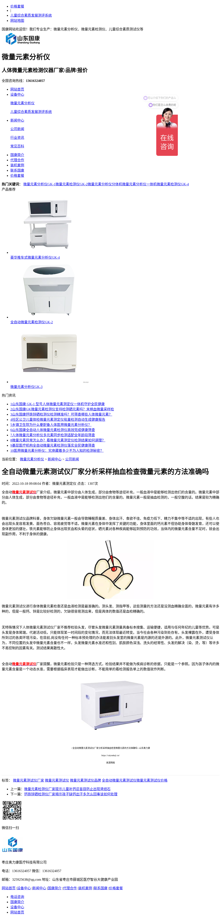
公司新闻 (17, 129)
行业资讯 (17, 137)
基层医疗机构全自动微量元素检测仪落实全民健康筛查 (52, 445)
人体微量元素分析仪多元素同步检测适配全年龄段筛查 (52, 435)
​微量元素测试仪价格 (151, 780)
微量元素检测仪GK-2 (71, 184)
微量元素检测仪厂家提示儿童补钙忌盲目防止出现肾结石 (67, 789)
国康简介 (17, 155)
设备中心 (17, 94)
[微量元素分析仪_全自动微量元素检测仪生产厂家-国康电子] (23, 45)
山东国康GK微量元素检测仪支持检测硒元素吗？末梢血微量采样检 (62, 409)
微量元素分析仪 (22, 103)
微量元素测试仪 (57, 780)
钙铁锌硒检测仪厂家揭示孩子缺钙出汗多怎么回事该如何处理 (70, 794)
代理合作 (17, 160)
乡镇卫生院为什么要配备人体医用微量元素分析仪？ (51, 425)
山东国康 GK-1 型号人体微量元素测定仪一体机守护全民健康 (57, 404)
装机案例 (17, 165)
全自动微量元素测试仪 (119, 780)
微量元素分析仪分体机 (105, 184)
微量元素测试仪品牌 (85, 780)
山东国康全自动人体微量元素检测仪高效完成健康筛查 (52, 430)
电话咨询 (17, 897)
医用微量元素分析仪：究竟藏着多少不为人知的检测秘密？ (57, 450)
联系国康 (17, 170)
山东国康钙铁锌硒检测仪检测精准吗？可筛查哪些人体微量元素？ (61, 414)
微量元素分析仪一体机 (139, 184)
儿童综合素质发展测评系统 (31, 15)
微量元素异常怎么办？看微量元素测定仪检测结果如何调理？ (57, 440)
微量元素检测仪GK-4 (173, 184)
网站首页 (17, 89)
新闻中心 (17, 120)
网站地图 (17, 20)
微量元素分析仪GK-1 (39, 184)
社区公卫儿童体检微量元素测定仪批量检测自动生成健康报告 (57, 419)
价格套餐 (17, 6)
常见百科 (17, 146)
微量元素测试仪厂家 (28, 780)
